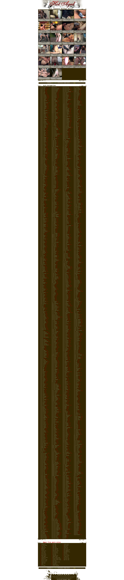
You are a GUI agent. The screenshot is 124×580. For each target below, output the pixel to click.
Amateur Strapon (43, 145)
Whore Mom (75, 487)
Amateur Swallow (43, 148)
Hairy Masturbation (55, 438)
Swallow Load (76, 342)
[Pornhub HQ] (80, 18)
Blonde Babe (42, 407)
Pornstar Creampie (66, 520)
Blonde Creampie (43, 416)
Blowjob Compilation (44, 443)
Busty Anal (42, 511)
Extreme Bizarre (54, 274)
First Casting (54, 322)
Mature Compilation (66, 285)
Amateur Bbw (42, 93)
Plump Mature (65, 512)
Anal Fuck (42, 183)
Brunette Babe (42, 476)
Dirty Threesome (54, 233)
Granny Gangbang (54, 407)
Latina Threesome (66, 187)
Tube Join (43, 546)
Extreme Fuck (54, 275)
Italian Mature (65, 100)
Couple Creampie (54, 155)
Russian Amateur (77, 176)
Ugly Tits (75, 439)
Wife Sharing (76, 497)
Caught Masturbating (44, 531)
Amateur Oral (42, 131)
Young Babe (76, 515)
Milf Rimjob (65, 378)
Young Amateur (76, 512)
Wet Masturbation (77, 477)
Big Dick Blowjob (43, 340)
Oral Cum (64, 467)
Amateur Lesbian (43, 126)
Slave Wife (76, 272)
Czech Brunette (54, 204)
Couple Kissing (54, 157)
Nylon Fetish (65, 448)
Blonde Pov (42, 433)
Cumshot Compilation (55, 189)
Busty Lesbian (42, 522)
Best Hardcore (42, 311)
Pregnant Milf (76, 91)
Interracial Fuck (55, 531)
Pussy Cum (75, 108)
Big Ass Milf (42, 323)
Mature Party (65, 322)
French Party (54, 350)
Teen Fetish (76, 378)
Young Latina (76, 526)
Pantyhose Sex (65, 496)
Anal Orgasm (42, 186)
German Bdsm (54, 359)
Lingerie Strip (65, 256)
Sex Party (75, 218)
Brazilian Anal (43, 454)
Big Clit (41, 330)
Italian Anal (65, 93)
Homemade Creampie (55, 466)
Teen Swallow (76, 407)
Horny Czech (54, 484)
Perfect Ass (65, 502)
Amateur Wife (42, 156)
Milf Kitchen (65, 370)
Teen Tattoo (76, 408)
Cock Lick (53, 137)
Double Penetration (55, 242)
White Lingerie (76, 482)
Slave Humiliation (77, 271)
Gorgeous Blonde (54, 397)
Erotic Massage (54, 271)
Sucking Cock (76, 337)
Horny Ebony (54, 485)
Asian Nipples (42, 235)
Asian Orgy (42, 237)
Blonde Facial (42, 418)
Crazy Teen (53, 165)
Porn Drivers (43, 554)
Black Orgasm (42, 385)
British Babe (42, 462)
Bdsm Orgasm (42, 295)
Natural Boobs (65, 433)
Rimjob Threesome (77, 175)
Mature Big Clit (65, 276)
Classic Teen (54, 121)
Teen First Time (77, 380)
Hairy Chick (54, 430)
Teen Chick (76, 367)
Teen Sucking (76, 406)
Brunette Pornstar (43, 497)
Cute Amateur (54, 193)
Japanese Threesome (66, 138)
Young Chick (76, 521)
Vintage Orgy (76, 467)
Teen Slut (75, 400)
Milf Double (65, 362)
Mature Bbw (65, 273)
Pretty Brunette (77, 93)
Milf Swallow (65, 387)
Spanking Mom (76, 300)
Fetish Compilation (55, 310)
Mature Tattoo (65, 343)
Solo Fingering (76, 290)
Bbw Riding (42, 285)
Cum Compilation (54, 174)
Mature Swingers (65, 342)
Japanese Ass (65, 106)
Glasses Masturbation (55, 395)
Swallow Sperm (76, 343)
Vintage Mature (76, 463)
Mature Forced (65, 299)
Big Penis (42, 348)
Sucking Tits (76, 341)
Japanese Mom (65, 130)
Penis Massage (65, 501)
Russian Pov (76, 198)
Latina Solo (65, 184)
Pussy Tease (76, 120)
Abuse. (69, 579)
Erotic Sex (53, 272)
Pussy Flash (76, 110)
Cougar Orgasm (54, 151)
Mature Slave (65, 332)
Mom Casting (65, 396)
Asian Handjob (42, 225)
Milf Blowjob (65, 357)
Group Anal (53, 418)
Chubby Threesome (55, 112)
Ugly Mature (76, 437)
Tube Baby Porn (55, 555)
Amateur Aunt (42, 91)
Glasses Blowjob (54, 391)
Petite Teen (65, 506)
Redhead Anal (76, 137)
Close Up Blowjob (55, 128)
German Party (54, 376)
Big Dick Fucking (43, 343)
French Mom (53, 349)
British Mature (43, 468)
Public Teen (76, 107)
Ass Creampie (42, 251)
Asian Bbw (42, 212)
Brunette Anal (42, 475)
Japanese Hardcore (66, 120)
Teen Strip (76, 405)
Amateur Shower (43, 140)
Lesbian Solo (65, 233)
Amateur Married (43, 127)
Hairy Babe (53, 427)
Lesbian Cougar (65, 199)
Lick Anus (64, 251)
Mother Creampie (65, 425)
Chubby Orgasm (54, 108)
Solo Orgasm (76, 293)
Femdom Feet (54, 304)
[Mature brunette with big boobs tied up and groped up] (44, 53)
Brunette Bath (42, 477)
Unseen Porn (43, 558)
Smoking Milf (76, 285)
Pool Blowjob (65, 515)
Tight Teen (76, 428)
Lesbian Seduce (65, 228)
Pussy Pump (76, 117)
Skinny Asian (76, 253)
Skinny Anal (76, 252)
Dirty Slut (53, 231)
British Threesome (43, 474)
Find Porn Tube (66, 558)
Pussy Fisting (76, 109)
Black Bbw (42, 370)
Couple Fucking (54, 156)
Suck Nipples (76, 331)
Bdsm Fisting (42, 294)
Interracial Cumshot (55, 526)
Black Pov (42, 388)
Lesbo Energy (66, 545)
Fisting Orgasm (54, 332)
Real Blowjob (76, 122)
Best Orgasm (42, 312)
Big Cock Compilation (44, 333)
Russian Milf (76, 194)
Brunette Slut (42, 501)
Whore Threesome (77, 491)
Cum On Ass (53, 179)
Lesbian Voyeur (65, 247)
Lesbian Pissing (65, 222)
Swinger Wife (76, 349)
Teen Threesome (76, 409)
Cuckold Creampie (55, 170)
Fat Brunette (54, 289)
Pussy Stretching (77, 118)
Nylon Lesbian (65, 449)
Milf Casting (65, 358)
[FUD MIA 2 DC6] (44, 41)
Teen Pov (75, 396)
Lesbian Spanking (66, 234)
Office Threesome (66, 455)
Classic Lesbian (54, 118)
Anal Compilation (43, 176)
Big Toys (41, 358)
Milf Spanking (65, 381)
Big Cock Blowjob (43, 332)
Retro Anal (76, 156)
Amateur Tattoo (43, 150)
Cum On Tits (54, 184)
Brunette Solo (42, 502)
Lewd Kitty (66, 546)
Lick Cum (64, 252)
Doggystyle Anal (54, 234)
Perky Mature (65, 503)
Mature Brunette (65, 282)
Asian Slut (42, 243)
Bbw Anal (41, 265)
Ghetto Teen (54, 381)
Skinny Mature (76, 263)
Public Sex (76, 106)
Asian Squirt (42, 245)
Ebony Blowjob (54, 251)
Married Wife (65, 262)
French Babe (54, 341)
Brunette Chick (43, 484)
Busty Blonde (42, 515)
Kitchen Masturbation (66, 158)
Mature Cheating (65, 284)
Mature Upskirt (65, 349)
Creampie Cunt (54, 166)
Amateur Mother (43, 130)
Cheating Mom (54, 93)
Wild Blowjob (76, 501)
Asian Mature (42, 232)
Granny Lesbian (54, 410)
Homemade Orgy (54, 473)
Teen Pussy (76, 397)
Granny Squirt (54, 416)
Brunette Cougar (43, 485)
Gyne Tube (54, 546)
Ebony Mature (54, 261)
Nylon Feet (65, 447)
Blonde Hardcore (43, 424)
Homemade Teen (54, 474)
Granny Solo (54, 415)
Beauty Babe (42, 300)
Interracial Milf (55, 535)
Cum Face (53, 176)
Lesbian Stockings (66, 237)
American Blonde (43, 165)
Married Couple (65, 261)
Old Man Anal (65, 458)
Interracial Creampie (55, 525)
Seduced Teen (76, 213)
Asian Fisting (42, 222)
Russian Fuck (76, 187)
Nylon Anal (65, 445)
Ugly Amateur (76, 435)
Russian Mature (76, 193)
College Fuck (54, 141)
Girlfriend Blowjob (55, 385)
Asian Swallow (42, 246)
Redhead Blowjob (77, 139)
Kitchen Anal (65, 157)
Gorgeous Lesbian (55, 399)
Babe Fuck (42, 261)
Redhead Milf (76, 147)
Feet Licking (54, 302)
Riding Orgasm (76, 174)
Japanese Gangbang (66, 118)
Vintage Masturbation (78, 462)
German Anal (54, 357)
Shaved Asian (76, 225)
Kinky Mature (65, 151)
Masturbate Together (66, 266)
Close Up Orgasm (54, 135)
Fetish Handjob (54, 312)
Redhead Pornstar (77, 149)
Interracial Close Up (55, 524)
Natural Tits (65, 438)
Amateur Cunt (42, 109)
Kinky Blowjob (65, 148)
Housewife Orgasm (55, 503)
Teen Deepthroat (77, 372)
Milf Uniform (65, 391)
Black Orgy (42, 386)
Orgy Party (65, 474)
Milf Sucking (65, 386)
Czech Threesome (54, 212)
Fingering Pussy (54, 319)
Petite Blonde (65, 504)
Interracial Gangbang (55, 532)
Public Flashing (77, 102)
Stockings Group (77, 323)
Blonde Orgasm (42, 430)
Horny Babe (53, 476)
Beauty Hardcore (43, 303)
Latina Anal (65, 165)
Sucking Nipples (77, 340)
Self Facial (76, 214)
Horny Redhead (54, 495)
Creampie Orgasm (54, 167)
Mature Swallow (65, 341)
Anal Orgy (42, 187)
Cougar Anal (54, 147)
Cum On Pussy (54, 183)
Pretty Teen (76, 97)
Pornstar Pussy (65, 524)
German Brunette (54, 362)
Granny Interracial (55, 409)
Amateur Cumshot (43, 108)
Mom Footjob (65, 401)
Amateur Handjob (43, 121)
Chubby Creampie (54, 101)
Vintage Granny (76, 458)
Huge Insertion (54, 513)
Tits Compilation (77, 429)
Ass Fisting (42, 253)
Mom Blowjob (65, 395)
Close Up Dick (54, 131)
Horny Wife (53, 497)
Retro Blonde (76, 157)
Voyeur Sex (76, 475)
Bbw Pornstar (42, 283)
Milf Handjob (65, 368)
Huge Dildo (53, 510)
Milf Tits (64, 390)
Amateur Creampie (43, 106)
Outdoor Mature (65, 484)
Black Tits (42, 400)
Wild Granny (76, 502)
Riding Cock (76, 168)
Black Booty (42, 372)
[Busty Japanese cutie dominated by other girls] (80, 53)
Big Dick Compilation (44, 341)
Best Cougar (42, 309)
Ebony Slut (53, 266)
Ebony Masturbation (55, 260)
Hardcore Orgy (54, 457)
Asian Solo (42, 244)
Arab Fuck (42, 203)
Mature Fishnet (65, 295)
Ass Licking (42, 255)
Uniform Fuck (76, 443)
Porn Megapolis (66, 550)
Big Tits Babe (42, 350)
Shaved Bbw (76, 227)
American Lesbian (43, 168)
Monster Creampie (66, 416)
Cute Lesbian (54, 198)
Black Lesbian (42, 379)
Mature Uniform (65, 348)
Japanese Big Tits (66, 108)
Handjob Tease (54, 447)
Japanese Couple (65, 112)
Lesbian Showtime (56, 565)
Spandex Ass (76, 299)
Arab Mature (42, 204)
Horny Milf (53, 491)
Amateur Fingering (43, 117)
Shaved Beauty (76, 228)
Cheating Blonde (43, 535)
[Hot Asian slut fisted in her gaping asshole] (56, 53)
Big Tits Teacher (43, 357)
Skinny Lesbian (76, 261)
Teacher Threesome (77, 358)
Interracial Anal (55, 521)
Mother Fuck (65, 426)
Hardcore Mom (54, 455)
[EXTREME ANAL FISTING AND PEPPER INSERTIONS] (80, 41)
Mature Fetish (65, 294)
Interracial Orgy (66, 87)
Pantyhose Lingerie (66, 495)
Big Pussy (42, 349)
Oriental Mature (65, 475)
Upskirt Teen (76, 449)
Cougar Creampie (54, 149)
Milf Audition (65, 352)
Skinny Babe (76, 254)
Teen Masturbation (77, 390)
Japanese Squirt (65, 136)
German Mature (54, 372)
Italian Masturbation (66, 99)
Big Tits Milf (42, 356)
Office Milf (65, 454)
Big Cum (41, 338)
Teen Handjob (76, 387)
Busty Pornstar (43, 525)
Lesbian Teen (65, 243)
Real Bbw (75, 121)
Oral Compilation (66, 465)
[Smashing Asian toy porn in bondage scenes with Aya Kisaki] (68, 53)
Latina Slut (65, 183)
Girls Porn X (66, 554)
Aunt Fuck (42, 256)
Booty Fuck (42, 449)
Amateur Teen (42, 151)
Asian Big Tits (43, 213)
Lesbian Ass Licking (66, 193)
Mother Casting (65, 424)
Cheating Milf (54, 92)
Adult (42, 564)
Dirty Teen (53, 232)
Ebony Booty (54, 252)
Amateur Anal (42, 89)
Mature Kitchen (65, 308)
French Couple (54, 343)
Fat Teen (53, 300)
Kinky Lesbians (65, 150)
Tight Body (76, 424)
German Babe (54, 358)
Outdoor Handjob (65, 482)
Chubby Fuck (54, 102)
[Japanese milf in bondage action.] (44, 18)
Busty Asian (42, 512)
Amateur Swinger (43, 149)
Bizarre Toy (42, 366)
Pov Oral (64, 534)
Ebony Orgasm (54, 264)
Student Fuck (76, 329)
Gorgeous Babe (54, 396)
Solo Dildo (76, 289)
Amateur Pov (42, 136)
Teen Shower (76, 399)
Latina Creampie (65, 168)
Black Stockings (43, 396)
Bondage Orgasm (43, 447)
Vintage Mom (76, 465)
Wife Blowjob (76, 494)
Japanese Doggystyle (66, 116)
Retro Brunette (76, 159)
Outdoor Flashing (66, 478)
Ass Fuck (41, 254)
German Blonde (54, 360)
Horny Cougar (54, 483)
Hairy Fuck (53, 433)
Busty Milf (42, 523)
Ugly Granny (76, 436)
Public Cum (76, 99)
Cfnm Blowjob (42, 532)
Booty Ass (42, 448)
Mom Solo (64, 409)
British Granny (43, 466)
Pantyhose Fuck (65, 494)
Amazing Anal (42, 157)
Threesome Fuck (76, 418)
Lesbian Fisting (65, 206)
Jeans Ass (64, 139)
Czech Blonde (54, 203)
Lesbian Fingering (66, 205)
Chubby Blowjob (54, 100)
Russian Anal (76, 177)
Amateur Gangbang (43, 119)
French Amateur (54, 339)
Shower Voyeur (76, 247)
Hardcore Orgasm (54, 456)
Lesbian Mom (65, 216)
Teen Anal (75, 360)
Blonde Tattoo (42, 438)
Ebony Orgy (53, 265)
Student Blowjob (77, 328)
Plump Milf (65, 513)
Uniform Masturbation (78, 444)
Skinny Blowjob (76, 256)
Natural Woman (65, 439)
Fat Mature (53, 294)
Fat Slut (53, 299)
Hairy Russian (54, 443)
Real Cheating (76, 126)
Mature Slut (65, 333)
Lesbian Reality (65, 226)
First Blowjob (54, 321)
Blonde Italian (43, 425)
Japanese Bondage (66, 110)
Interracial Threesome (67, 91)
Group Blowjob (54, 419)
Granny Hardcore (54, 408)
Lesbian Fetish (65, 204)
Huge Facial (54, 512)
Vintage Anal (76, 453)
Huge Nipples (54, 514)
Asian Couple (42, 215)
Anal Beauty (42, 174)
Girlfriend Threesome (55, 389)
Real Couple (76, 129)
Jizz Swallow (65, 145)
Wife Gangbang (76, 496)
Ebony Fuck (53, 254)
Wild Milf (75, 505)
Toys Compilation (77, 434)
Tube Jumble (43, 556)
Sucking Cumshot (77, 338)
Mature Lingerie (65, 311)
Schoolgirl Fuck (77, 205)
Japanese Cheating (66, 111)
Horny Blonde (54, 478)
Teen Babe (75, 362)
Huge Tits (53, 516)
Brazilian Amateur (43, 453)
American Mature (43, 169)
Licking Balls (65, 253)
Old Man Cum (65, 462)
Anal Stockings (43, 193)
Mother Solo (65, 430)
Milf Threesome (65, 389)
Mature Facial (65, 292)
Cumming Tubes (55, 556)
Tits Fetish (76, 430)
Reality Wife (76, 135)
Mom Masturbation (66, 405)
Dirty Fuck (53, 226)
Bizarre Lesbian (43, 362)
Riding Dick (76, 170)
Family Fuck (54, 281)
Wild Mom (75, 506)
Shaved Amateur (76, 223)
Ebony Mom (53, 263)
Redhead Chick (76, 140)
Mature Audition (65, 272)
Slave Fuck (76, 270)
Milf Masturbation (66, 371)
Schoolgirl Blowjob (77, 204)
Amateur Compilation (44, 102)
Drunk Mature (54, 243)
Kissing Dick (65, 156)
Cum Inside (53, 178)
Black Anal (42, 367)
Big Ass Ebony (42, 319)
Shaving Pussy (76, 243)
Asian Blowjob (42, 214)
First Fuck (53, 324)
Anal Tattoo (42, 195)
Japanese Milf (65, 129)
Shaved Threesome (77, 242)
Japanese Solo (65, 135)
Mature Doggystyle (66, 290)
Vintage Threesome (77, 472)
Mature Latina (65, 309)
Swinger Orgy (76, 347)
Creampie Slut (54, 169)
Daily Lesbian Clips (56, 557)
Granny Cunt (54, 405)
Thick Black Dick (77, 414)
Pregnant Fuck (76, 90)
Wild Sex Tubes (44, 560)
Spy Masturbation (77, 309)
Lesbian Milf (65, 215)
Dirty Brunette (54, 225)
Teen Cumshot (76, 370)
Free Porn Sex (66, 557)
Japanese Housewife (66, 121)
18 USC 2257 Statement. (62, 579)
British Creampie (43, 464)
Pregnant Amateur (77, 88)
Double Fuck (54, 241)
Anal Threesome (43, 196)
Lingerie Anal (65, 254)
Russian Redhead (77, 199)
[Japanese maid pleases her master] (68, 41)
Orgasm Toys (65, 473)
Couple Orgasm (54, 158)
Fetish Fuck (54, 311)
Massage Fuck (65, 263)
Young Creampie (76, 523)
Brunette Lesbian (43, 493)
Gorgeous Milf (54, 400)
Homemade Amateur (55, 464)
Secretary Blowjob (77, 207)
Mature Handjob (65, 303)
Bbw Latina (42, 274)
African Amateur (43, 87)
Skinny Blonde (76, 255)
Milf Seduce (65, 379)
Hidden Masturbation (55, 463)
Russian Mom (76, 195)
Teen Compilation (77, 368)
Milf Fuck (64, 366)
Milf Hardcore (65, 369)
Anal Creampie (42, 178)
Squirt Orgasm (76, 311)
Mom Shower (65, 408)
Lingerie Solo (65, 255)
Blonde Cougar (42, 415)
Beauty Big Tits (43, 301)
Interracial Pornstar (66, 89)
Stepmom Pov (76, 318)
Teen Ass (75, 361)
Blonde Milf (42, 428)
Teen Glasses (76, 385)
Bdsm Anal (42, 293)
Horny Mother (54, 493)
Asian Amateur (42, 207)
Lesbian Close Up (66, 197)
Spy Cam (75, 308)
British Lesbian (43, 467)
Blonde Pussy (42, 434)
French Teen (54, 351)
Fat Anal (53, 284)
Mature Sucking (65, 340)
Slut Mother (76, 276)
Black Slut (42, 391)
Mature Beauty (65, 274)
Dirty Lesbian (54, 227)
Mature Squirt (65, 337)
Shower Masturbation (77, 245)
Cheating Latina (54, 91)
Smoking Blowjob (77, 281)
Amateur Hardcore (43, 122)
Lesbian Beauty (65, 195)
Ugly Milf (75, 438)
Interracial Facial (55, 530)
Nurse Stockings (65, 444)
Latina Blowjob (65, 167)
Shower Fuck (76, 244)
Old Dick (64, 457)
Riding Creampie (77, 169)
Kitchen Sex (65, 160)
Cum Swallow (54, 187)
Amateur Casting (43, 98)
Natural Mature (65, 435)
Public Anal (76, 98)
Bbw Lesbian (42, 275)
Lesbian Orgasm (65, 218)
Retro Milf (76, 164)
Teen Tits (75, 410)
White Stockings (77, 483)
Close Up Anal (54, 127)
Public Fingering (77, 101)
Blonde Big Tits (43, 409)
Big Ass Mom (42, 324)
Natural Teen (65, 437)
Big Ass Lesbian (43, 322)
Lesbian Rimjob (65, 227)
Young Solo (76, 532)
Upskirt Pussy (76, 448)
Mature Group (65, 302)
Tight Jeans (76, 425)
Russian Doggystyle (77, 186)
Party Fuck (65, 497)
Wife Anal (75, 493)
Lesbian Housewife (66, 208)
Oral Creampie (65, 466)
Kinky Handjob (65, 149)
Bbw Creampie (42, 270)
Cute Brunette (54, 196)
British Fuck (42, 465)
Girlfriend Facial (55, 387)
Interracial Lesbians (55, 534)
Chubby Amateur (54, 97)
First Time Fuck (54, 328)
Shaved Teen (76, 241)
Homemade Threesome (55, 475)
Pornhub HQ (43, 544)
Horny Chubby (54, 482)
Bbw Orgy (41, 281)
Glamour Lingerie (55, 390)
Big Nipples (42, 347)
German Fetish (54, 367)
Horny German (54, 486)
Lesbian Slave (65, 231)
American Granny (43, 167)
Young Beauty (76, 516)
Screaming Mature (77, 206)
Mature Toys (65, 347)
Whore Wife (76, 492)
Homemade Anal (54, 465)
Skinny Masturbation (77, 262)
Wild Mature (76, 504)
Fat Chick (53, 290)
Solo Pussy (76, 294)
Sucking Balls (76, 332)
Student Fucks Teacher (78, 330)
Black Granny (42, 378)
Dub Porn (43, 549)
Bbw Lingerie (42, 276)
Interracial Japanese (55, 533)
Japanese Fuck (65, 117)
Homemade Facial (54, 467)
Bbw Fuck (41, 272)
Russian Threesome (77, 203)
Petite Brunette (65, 505)
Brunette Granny (43, 491)
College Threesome (55, 146)
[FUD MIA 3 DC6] (44, 76)
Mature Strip (65, 339)
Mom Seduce (65, 407)
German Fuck (54, 368)
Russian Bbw (76, 178)
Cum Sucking (54, 186)
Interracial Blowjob (55, 523)
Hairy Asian (54, 426)
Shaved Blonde (76, 231)
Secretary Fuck (76, 208)
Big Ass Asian (42, 314)
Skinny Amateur (76, 251)
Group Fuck (53, 420)
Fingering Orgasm (55, 318)
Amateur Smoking (43, 141)
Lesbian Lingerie (66, 212)
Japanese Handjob (66, 119)
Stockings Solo (76, 324)
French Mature (54, 347)
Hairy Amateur (54, 424)
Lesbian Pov (65, 224)
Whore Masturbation (77, 486)
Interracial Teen (66, 90)
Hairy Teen (53, 444)
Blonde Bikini (42, 410)
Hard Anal (53, 448)
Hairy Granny (54, 434)
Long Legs (64, 260)
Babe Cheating (42, 260)
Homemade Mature (54, 472)
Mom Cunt (64, 399)
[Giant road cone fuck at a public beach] (56, 65)
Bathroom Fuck (42, 264)
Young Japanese (76, 525)
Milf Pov (64, 377)
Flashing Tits (54, 333)
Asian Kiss (42, 227)
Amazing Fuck (42, 160)
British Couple (43, 463)
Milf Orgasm (65, 372)
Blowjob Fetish (43, 444)
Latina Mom (65, 177)
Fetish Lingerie (54, 313)
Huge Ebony (53, 511)
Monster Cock (65, 414)
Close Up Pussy (54, 136)
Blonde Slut (42, 435)
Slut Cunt (75, 275)
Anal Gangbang (42, 184)
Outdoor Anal (65, 476)
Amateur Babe (42, 92)
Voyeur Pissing (76, 474)
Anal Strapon (42, 194)
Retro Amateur (76, 155)
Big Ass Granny (43, 321)
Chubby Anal (54, 98)
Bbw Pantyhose (42, 282)
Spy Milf (75, 310)
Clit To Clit (54, 126)
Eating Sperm (54, 245)
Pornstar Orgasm (65, 523)
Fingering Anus (54, 314)
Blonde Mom (42, 429)
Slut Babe (75, 274)
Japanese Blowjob (66, 109)
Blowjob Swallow (43, 445)
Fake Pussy (53, 280)
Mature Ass (65, 271)
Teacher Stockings (77, 357)
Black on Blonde (43, 405)
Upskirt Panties (77, 447)
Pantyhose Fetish (66, 493)
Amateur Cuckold (43, 107)
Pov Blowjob (65, 530)
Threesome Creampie (77, 417)
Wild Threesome (76, 511)
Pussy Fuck (76, 111)
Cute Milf (53, 199)
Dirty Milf (53, 228)
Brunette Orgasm (43, 496)
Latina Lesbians (65, 174)
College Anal (54, 140)
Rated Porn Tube (55, 550)
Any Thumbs (43, 565)
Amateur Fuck (42, 118)
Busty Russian (42, 526)
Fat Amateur (54, 283)
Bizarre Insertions (43, 361)
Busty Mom (42, 524)
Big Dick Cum (42, 342)
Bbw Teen (41, 291)
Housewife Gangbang (55, 501)
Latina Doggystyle (66, 169)
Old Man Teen (65, 463)
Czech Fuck (53, 205)
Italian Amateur (65, 92)
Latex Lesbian (65, 164)
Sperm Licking (76, 304)
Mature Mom (65, 314)
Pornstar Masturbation (67, 522)
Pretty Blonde (76, 92)
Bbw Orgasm (42, 280)
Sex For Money (76, 216)
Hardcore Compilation (55, 453)
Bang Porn (43, 548)
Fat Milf (53, 295)
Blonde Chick (42, 414)
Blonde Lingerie (43, 427)
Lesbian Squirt (65, 235)
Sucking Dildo (76, 339)
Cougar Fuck (54, 150)
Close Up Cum (54, 130)
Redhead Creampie (77, 141)
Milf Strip (65, 385)
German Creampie (54, 366)
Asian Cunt (42, 217)
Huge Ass (53, 505)
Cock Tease (53, 139)
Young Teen (76, 533)
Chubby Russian (54, 109)
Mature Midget (65, 313)
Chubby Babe (54, 99)
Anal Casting (42, 175)
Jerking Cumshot (65, 140)
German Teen (54, 378)
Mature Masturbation (66, 312)
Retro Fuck (76, 160)
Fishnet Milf (54, 330)
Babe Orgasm (42, 262)
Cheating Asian (43, 534)
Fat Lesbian (54, 293)
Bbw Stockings (42, 289)
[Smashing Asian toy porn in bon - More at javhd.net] (68, 65)
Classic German (54, 116)
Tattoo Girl (76, 351)
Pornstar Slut (65, 525)
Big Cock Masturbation (44, 337)
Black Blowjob (42, 371)
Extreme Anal (54, 273)
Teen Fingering (76, 379)
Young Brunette (76, 520)
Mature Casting (65, 283)
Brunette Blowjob (43, 482)
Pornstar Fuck (65, 521)
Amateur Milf (42, 128)
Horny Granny (54, 487)
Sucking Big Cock (77, 333)
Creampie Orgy (54, 168)
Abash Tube (43, 563)
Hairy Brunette (54, 429)
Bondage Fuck (42, 446)
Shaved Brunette (77, 232)
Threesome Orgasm (77, 419)
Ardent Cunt (43, 547)
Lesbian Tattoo (65, 241)
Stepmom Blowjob (77, 314)
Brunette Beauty (43, 478)
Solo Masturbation (77, 291)
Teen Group (76, 386)
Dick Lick (53, 217)
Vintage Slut (76, 468)
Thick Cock (76, 415)
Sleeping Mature (77, 273)
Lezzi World (66, 548)
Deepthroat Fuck (54, 215)
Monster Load (65, 418)
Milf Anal (64, 351)
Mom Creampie (65, 398)
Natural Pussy (65, 436)
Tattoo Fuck (76, 350)
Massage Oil (65, 264)
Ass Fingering (42, 252)
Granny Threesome (55, 417)
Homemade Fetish (54, 468)
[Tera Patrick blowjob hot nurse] (56, 76)
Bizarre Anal (42, 359)
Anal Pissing (42, 189)
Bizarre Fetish (43, 360)
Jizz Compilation (66, 141)
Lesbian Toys (65, 246)
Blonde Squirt (42, 437)
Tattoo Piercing (77, 353)
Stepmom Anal (76, 313)
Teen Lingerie (76, 389)
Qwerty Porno (43, 555)
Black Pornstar (43, 387)
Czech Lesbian (54, 206)
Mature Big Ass (65, 275)
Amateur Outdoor (43, 135)
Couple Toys (54, 160)
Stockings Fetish (77, 320)
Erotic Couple (54, 270)
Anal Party (42, 188)
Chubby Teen (54, 111)
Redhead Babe (76, 138)
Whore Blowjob (76, 484)
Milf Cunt (64, 360)
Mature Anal (65, 270)
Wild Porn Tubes (44, 559)
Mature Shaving (65, 331)
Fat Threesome (54, 301)
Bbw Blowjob (42, 266)
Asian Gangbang (43, 224)
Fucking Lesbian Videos (57, 559)
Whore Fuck (76, 485)
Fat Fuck (53, 291)
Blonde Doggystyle (43, 417)
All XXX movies (44, 545)
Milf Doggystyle (65, 361)
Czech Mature (54, 207)
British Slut (42, 472)
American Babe (42, 164)
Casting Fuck (42, 530)
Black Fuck (42, 377)
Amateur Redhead (43, 137)
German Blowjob (54, 361)
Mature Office (65, 318)
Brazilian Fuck (43, 455)
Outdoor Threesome (66, 486)
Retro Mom (75, 165)
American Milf (42, 170)
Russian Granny (76, 188)
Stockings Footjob (77, 321)
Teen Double (76, 376)
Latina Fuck (65, 170)
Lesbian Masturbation (66, 214)
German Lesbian (54, 371)
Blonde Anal (42, 406)
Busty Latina (42, 521)
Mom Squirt (65, 410)
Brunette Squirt (43, 503)
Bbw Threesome (42, 292)
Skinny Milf (76, 264)
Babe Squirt (42, 263)
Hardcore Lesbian (55, 454)
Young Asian (76, 514)
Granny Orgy (54, 414)
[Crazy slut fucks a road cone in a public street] (56, 41)
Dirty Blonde (54, 224)
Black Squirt (42, 395)
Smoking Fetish (76, 283)
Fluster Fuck (43, 550)
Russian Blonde (76, 179)
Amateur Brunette (43, 97)
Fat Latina (53, 292)
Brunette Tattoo (43, 504)
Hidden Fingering (55, 462)
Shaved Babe (76, 226)
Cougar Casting (54, 148)
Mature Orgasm (65, 319)
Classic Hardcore (55, 117)
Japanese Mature (65, 128)
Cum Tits (53, 188)
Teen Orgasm (76, 391)
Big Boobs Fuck (43, 329)
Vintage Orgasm (76, 466)
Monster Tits (65, 420)
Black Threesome (43, 399)
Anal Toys (42, 197)
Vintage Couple (76, 456)
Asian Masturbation (43, 231)
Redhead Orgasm (76, 148)
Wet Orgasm (76, 478)
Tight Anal (76, 420)
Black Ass (42, 368)
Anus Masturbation (43, 199)
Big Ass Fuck (42, 320)
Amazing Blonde (43, 158)
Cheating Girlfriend (55, 88)
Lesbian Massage (65, 213)
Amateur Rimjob (43, 139)
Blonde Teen (42, 439)
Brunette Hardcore (43, 492)
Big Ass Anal (42, 313)
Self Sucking (76, 215)
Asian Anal (42, 208)
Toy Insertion (76, 433)
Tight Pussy (76, 427)
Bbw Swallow (42, 290)
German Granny (54, 370)
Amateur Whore (42, 155)
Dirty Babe (53, 223)
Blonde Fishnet (43, 419)
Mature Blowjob (65, 281)
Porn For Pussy (66, 555)
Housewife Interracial (56, 502)
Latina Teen (65, 186)
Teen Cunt (75, 371)
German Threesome (55, 379)
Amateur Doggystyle (43, 112)
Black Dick (42, 376)
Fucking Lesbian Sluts (57, 558)
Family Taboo (54, 282)
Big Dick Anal (42, 339)
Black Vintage (42, 401)
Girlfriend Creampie (55, 386)
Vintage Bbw (76, 454)
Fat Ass (53, 285)
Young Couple (76, 522)
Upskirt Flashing (77, 446)
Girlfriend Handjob (55, 388)
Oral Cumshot (65, 468)
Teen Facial (76, 377)
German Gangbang (54, 369)
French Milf (54, 348)
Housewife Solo (54, 504)
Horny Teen (53, 496)
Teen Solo (75, 401)
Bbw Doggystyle (43, 271)
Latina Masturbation (66, 175)
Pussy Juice (76, 112)
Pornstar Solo (65, 526)
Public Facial (76, 100)
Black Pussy (42, 389)
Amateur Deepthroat (43, 110)
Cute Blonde (54, 195)
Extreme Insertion (55, 276)
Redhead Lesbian (77, 145)
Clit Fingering (54, 122)
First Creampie (54, 323)
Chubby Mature (54, 106)
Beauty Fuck (42, 302)
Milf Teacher (65, 388)
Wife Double (76, 495)
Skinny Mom (76, 265)
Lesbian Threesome (66, 244)
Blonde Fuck (42, 420)
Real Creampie (76, 130)
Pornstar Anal (65, 516)
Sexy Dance (76, 222)
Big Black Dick (43, 328)
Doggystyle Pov (54, 236)
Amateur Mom (42, 129)
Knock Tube (54, 547)
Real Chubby (76, 127)
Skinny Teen (76, 266)
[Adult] (44, 65)
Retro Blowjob (76, 158)
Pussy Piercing (76, 116)
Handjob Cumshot (54, 446)
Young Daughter (76, 524)
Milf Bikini (65, 356)
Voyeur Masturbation (77, 473)
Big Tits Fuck (42, 352)
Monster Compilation (66, 415)
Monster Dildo (65, 417)
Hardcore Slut (54, 458)
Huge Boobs (53, 506)
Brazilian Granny (43, 456)
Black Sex (42, 390)
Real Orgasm (76, 131)
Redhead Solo (76, 151)
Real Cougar (76, 128)
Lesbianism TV (55, 564)
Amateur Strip (42, 146)
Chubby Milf (54, 107)
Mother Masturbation (66, 427)
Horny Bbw (53, 477)
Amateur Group (42, 120)
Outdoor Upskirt (65, 487)
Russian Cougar (76, 183)
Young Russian (76, 530)
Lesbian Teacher (65, 242)
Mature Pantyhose (66, 321)
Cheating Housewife (55, 89)
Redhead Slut (76, 150)
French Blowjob (54, 342)
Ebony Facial (54, 253)
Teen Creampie (76, 369)
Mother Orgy (65, 429)
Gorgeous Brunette (55, 398)
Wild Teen (75, 510)
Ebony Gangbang (54, 255)
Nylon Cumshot (65, 446)
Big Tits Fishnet (43, 351)
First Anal (53, 320)
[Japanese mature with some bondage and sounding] (56, 18)
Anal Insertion (43, 185)
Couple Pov (53, 159)
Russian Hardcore (77, 189)
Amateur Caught (43, 99)
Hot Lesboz (54, 563)
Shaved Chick (76, 233)
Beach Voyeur (42, 299)
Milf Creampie (65, 359)
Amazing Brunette (43, 159)
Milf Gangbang (65, 367)
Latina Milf (65, 176)
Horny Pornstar (54, 494)
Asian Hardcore (43, 226)
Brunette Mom (42, 495)
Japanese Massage (66, 126)
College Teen (54, 145)
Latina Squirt (65, 185)
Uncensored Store (44, 557)
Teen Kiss (75, 388)
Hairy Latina (54, 436)
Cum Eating (53, 175)
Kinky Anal (65, 147)
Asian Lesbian (42, 228)
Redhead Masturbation (78, 146)
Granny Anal (54, 401)
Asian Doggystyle (43, 218)
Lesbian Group (65, 207)
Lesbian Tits (65, 245)
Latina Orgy (65, 179)
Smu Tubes (54, 554)
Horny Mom (53, 492)
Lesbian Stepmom (65, 236)
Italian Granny (65, 98)
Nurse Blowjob (65, 443)
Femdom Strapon (54, 309)
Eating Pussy (54, 244)
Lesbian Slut (65, 232)
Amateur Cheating (43, 100)
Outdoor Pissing (65, 485)
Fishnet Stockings (55, 331)
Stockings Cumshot (77, 319)
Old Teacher (65, 464)
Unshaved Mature (77, 445)
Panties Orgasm (65, 491)
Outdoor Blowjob (65, 477)
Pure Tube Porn (55, 549)
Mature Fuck (65, 300)
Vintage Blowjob (77, 455)
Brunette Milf (42, 494)
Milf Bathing (65, 353)
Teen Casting (76, 366)
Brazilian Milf (43, 458)
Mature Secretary (66, 329)
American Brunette (43, 166)
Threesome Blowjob (77, 416)
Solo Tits (75, 295)
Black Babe (42, 369)
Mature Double (65, 291)
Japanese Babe (65, 107)
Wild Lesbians (76, 503)
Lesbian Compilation (66, 198)
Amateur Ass (42, 90)
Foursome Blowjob (55, 337)
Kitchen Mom (65, 159)
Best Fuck (42, 310)
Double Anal (54, 237)
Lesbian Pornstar (66, 223)
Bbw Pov (41, 284)
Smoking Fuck (76, 284)
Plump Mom (64, 514)
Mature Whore (65, 350)
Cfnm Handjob (42, 533)
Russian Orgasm (76, 197)
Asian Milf (42, 233)
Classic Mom (54, 119)
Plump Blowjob (65, 510)
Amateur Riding (43, 138)
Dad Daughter (54, 213)
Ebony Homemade (54, 256)
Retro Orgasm (76, 166)
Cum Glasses (54, 177)
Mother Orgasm (65, 428)
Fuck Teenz (54, 560)
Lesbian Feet (65, 203)
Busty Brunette (43, 516)
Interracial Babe (55, 522)
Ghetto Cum (53, 380)
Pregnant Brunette (77, 89)
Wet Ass (75, 476)
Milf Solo (64, 380)
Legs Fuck (64, 189)
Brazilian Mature (43, 457)
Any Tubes (54, 544)
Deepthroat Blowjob (55, 214)
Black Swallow (42, 397)
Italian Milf (65, 101)
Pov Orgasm (65, 535)
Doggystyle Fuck (54, 235)
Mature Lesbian (65, 310)
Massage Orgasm (65, 265)
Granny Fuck (54, 406)
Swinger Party (76, 348)
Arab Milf (42, 205)
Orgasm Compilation (66, 472)
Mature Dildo (65, 289)
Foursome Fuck (54, 338)
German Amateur (54, 356)
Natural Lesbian (65, 434)
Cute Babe (53, 194)
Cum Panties (54, 185)
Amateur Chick (42, 101)
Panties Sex (65, 492)
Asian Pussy (42, 241)
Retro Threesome (77, 167)
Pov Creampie (65, 531)
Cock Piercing (54, 138)
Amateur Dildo (42, 111)
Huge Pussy (53, 515)
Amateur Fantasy (43, 116)
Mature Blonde (65, 280)
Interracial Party (66, 88)
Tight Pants (76, 426)
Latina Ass (65, 166)
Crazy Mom (53, 164)
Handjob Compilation (55, 445)
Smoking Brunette (77, 282)
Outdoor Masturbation (66, 483)
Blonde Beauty (42, 408)
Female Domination (55, 303)
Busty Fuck (42, 520)
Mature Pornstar (65, 323)
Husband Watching (55, 520)
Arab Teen (42, 206)
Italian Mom (65, 102)
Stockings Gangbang (77, 322)
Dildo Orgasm (54, 218)
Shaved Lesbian (76, 235)
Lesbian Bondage (65, 196)
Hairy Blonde (54, 428)
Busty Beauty (42, 514)
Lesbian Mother (65, 217)
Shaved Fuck (76, 234)
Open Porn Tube (66, 559)
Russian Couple (76, 184)
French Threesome (55, 352)
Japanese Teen (65, 137)
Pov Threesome (76, 87)
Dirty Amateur (54, 222)
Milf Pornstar (65, 376)
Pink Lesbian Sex (67, 549)
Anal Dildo (42, 179)
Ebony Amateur (54, 246)
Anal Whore (42, 198)
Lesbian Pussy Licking (67, 225)
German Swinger (54, 377)
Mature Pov (65, 324)
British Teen (42, 473)
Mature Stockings (66, 338)
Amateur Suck (42, 147)
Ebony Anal (53, 247)
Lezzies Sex (66, 547)
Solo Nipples (76, 292)
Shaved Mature (76, 236)
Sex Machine (76, 217)
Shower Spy (76, 246)
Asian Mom (42, 234)
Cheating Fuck (54, 87)
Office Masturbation (66, 453)
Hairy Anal (53, 425)
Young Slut (76, 531)
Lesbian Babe (65, 194)
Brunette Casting (43, 483)
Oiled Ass (64, 456)
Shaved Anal (76, 224)
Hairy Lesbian (54, 437)
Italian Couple (65, 97)
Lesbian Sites (66, 544)
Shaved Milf (76, 237)
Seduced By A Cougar (77, 212)
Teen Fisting (76, 381)
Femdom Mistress (54, 308)
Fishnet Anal (54, 329)
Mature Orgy (65, 320)
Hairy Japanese (54, 435)
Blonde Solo (42, 436)
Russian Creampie (77, 185)
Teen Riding (76, 398)
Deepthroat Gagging (55, 216)
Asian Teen (42, 247)
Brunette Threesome (43, 506)
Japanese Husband (66, 122)
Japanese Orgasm (65, 131)
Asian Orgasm (42, 236)
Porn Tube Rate (55, 548)
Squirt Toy (76, 312)
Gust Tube (54, 545)
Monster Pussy (65, 419)
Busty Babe (42, 513)
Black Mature (42, 380)
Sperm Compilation (77, 301)
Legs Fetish (65, 188)
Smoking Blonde (76, 280)
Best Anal (42, 304)
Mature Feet (65, 293)
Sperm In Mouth (76, 302)
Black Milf (42, 381)
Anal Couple (42, 177)
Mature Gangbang (65, 301)
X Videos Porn (66, 556)
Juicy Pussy (65, 146)
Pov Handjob (65, 532)
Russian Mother (76, 196)
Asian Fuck (42, 223)
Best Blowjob (42, 308)
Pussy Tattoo (76, 119)
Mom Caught (65, 397)
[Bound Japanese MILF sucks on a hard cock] (68, 18)
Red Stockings (76, 136)
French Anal (54, 340)
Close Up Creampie (55, 129)
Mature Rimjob (65, 328)
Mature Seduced (65, 330)
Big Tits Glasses (43, 353)
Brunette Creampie (43, 486)
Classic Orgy (54, 120)
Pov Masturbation (66, 533)
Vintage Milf (76, 464)
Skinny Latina (76, 260)
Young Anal (76, 513)
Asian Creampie (43, 216)
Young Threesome (77, 534)
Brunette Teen (42, 505)
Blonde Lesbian (43, 426)
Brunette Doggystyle (44, 487)
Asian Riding (42, 242)
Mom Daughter (65, 400)
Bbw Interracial (43, 273)
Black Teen (42, 398)
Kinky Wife (65, 155)
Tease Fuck (76, 359)
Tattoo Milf (76, 352)
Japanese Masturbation (67, 127)
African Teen (42, 88)
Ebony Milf (53, 262)
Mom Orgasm (65, 406)
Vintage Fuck (76, 457)
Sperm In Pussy (76, 303)
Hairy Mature (54, 439)
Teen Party (76, 395)
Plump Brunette (65, 511)
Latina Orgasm (65, 178)
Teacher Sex (76, 356)
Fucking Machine (54, 353)
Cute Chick (53, 197)
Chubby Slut (54, 110)
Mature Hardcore (65, 304)
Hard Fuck (53, 449)
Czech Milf (53, 208)
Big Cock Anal (42, 331)
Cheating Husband (55, 90)
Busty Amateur (42, 510)
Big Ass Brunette (43, 318)
